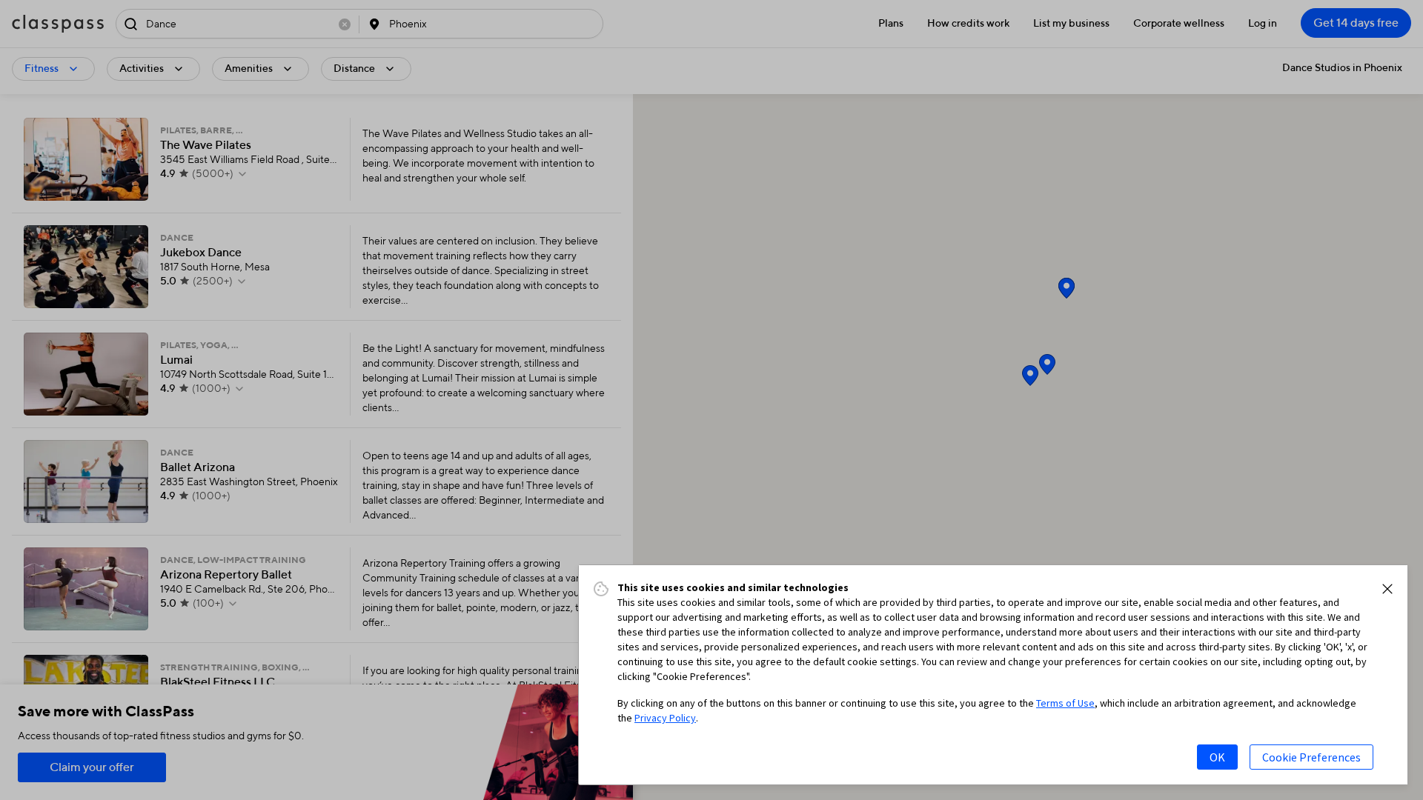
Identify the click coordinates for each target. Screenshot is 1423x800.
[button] (1387, 589)
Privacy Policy (665, 717)
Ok (1217, 757)
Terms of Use (1065, 703)
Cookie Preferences (1311, 757)
